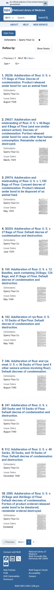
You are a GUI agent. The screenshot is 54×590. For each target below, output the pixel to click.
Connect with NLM (12, 552)
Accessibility (34, 573)
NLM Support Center (38, 570)
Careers (32, 576)
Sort (6, 63)
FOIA (5, 573)
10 (18, 63)
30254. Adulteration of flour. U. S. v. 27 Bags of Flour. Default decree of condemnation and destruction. (26, 232)
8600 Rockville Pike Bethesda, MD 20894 (38, 557)
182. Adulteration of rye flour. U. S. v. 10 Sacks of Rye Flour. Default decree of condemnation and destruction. (26, 322)
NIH (22, 586)
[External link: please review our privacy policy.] (5, 558)
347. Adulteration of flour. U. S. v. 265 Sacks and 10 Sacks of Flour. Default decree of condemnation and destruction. (26, 410)
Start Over (9, 33)
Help (26, 24)
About (14, 24)
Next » (31, 58)
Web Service (40, 24)
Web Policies (9, 570)
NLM (17, 586)
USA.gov (35, 586)
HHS (28, 586)
